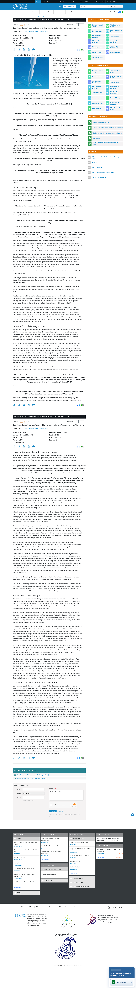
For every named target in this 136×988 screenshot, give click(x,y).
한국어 (114, 1)
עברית (120, 1)
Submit (53, 811)
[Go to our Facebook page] (109, 907)
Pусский (68, 1)
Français (56, 1)
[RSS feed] (120, 907)
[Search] (108, 6)
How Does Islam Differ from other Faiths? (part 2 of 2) (33, 778)
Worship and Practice (96, 36)
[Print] (24, 49)
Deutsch (62, 1)
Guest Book (71, 12)
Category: (17, 31)
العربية (43, 1)
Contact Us (113, 12)
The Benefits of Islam (115, 25)
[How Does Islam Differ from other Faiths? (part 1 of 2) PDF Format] (29, 49)
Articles (24, 12)
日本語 (86, 1)
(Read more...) (18, 846)
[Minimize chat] (133, 969)
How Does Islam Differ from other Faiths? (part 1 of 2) (33, 775)
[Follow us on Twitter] (115, 907)
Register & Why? (69, 7)
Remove (121, 853)
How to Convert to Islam (116, 31)
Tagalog (98, 1)
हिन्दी (103, 1)
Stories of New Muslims (97, 41)
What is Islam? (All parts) (101, 122)
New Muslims (96, 108)
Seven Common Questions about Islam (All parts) (106, 144)
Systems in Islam (97, 57)
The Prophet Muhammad (114, 47)
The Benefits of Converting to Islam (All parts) (107, 133)
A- (77, 25)
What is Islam (44, 31)
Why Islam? (96, 138)
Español (49, 1)
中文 (81, 1)
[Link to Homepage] (20, 6)
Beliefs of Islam (33, 31)
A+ (82, 25)
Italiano (92, 1)
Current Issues (97, 52)
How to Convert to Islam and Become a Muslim (108, 128)
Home (16, 12)
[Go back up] (132, 814)
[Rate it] (14, 49)
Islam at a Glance (46, 12)
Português (75, 1)
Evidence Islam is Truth (98, 25)
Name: (19, 789)
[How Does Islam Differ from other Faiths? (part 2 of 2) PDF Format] (29, 446)
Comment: (52, 788)
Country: (19, 793)
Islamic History (115, 52)
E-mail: (19, 797)
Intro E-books (59, 12)
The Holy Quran (97, 47)
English (38, 1)
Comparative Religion (114, 41)
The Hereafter (114, 36)
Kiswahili (109, 1)
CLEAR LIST (119, 857)
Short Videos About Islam (116, 108)
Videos (34, 12)
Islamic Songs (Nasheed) (114, 103)
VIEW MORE (17, 888)
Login (59, 6)
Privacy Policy (63, 907)
